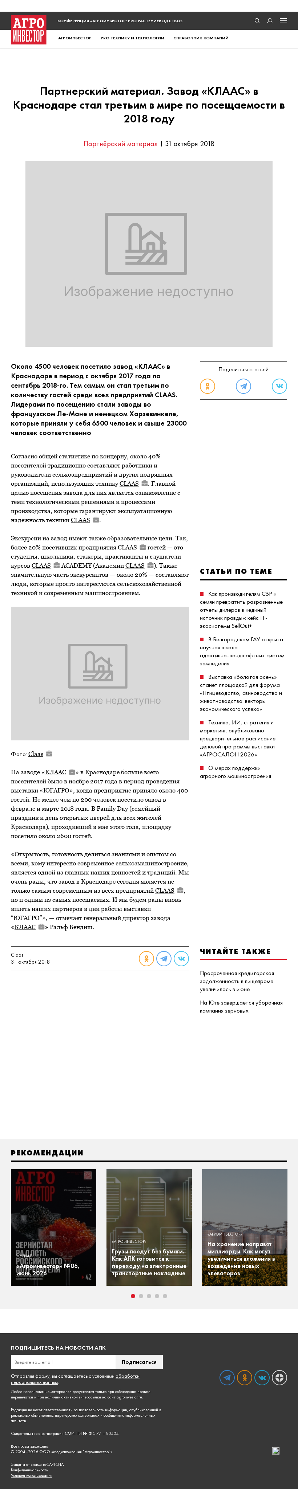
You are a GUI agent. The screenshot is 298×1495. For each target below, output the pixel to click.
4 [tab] (157, 1296)
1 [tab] (133, 1296)
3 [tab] (149, 1296)
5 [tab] (165, 1296)
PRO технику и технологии (132, 38)
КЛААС (55, 772)
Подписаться (139, 1362)
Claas (35, 754)
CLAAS (129, 483)
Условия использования (31, 1475)
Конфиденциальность (29, 1470)
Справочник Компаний (201, 38)
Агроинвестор (75, 38)
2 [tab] (141, 1296)
